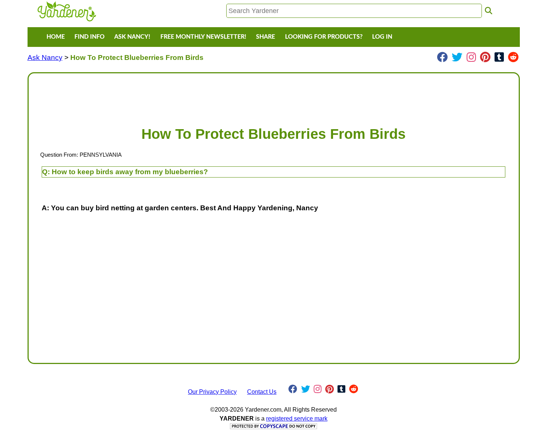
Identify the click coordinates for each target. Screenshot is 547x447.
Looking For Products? (323, 37)
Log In (382, 37)
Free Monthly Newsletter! (203, 37)
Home (56, 37)
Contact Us (261, 392)
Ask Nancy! (132, 37)
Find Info (89, 37)
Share (265, 37)
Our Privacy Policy (212, 392)
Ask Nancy (45, 57)
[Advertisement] (258, 96)
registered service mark (296, 418)
